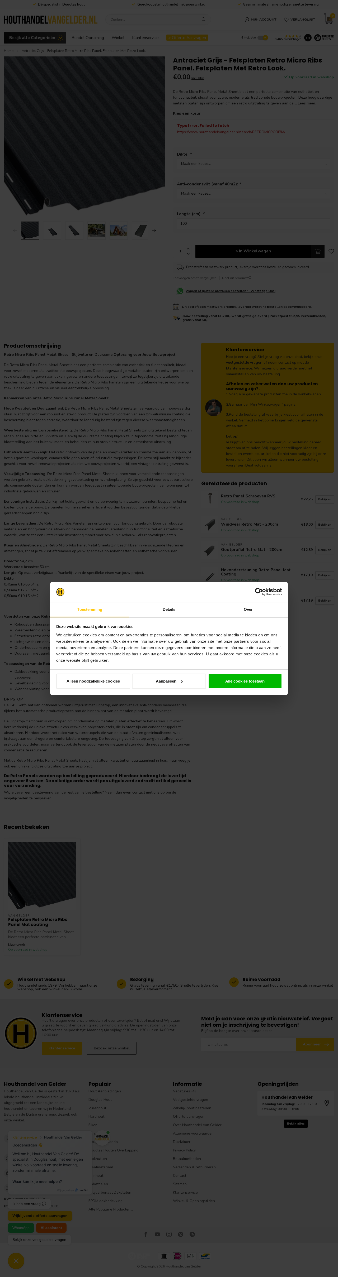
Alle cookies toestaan (245, 681)
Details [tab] (169, 609)
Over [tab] (248, 609)
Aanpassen (166, 681)
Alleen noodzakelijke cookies (93, 681)
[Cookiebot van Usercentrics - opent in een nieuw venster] (259, 592)
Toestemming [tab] (89, 609)
